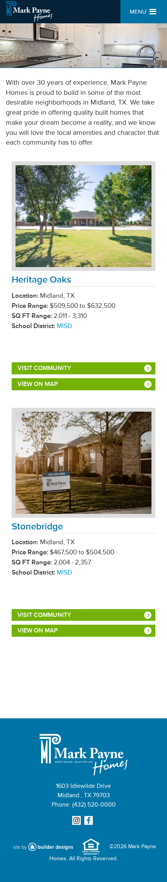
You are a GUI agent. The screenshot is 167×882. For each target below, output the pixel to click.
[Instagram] (77, 820)
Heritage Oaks (41, 279)
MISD (64, 326)
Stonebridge (37, 526)
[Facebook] (89, 820)
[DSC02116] (83, 464)
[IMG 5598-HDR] (83, 218)
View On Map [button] (37, 384)
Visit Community (44, 368)
